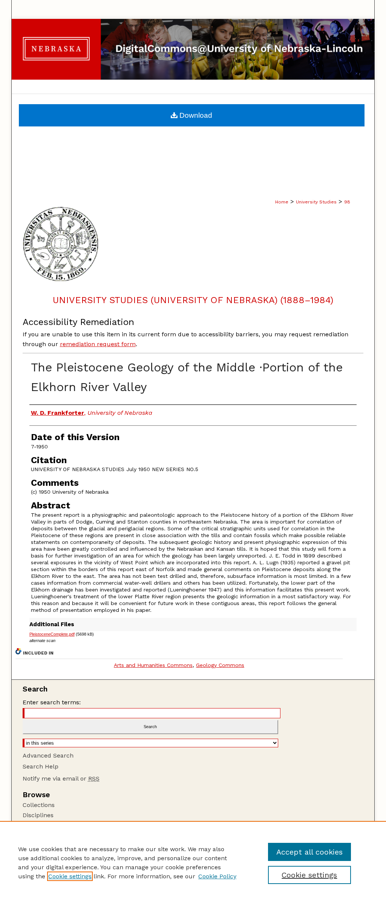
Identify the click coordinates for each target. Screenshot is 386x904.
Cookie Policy (217, 876)
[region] (193, 862)
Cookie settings (70, 876)
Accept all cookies (309, 851)
